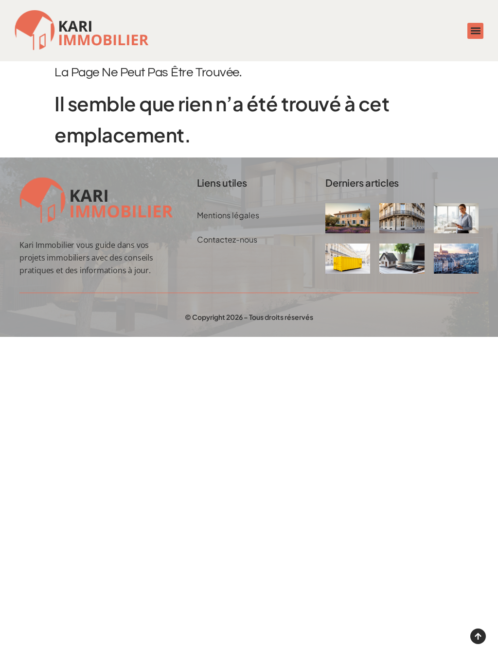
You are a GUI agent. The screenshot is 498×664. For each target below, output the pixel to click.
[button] (475, 31)
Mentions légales (228, 215)
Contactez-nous (227, 239)
